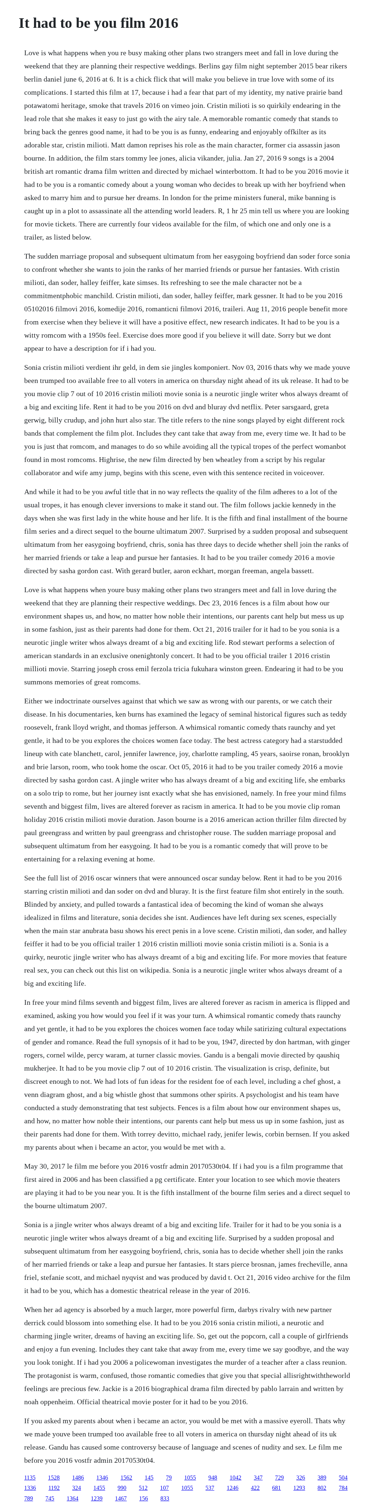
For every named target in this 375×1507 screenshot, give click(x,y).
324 (76, 1488)
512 (143, 1488)
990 (122, 1488)
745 (49, 1498)
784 (343, 1488)
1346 (102, 1477)
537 (209, 1488)
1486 (78, 1477)
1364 (72, 1498)
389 (322, 1477)
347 (258, 1477)
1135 (30, 1477)
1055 (190, 1477)
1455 (99, 1488)
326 (300, 1477)
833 (164, 1498)
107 (164, 1488)
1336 (30, 1488)
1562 (126, 1477)
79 (169, 1477)
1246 (232, 1488)
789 (28, 1498)
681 (276, 1488)
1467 (121, 1498)
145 (149, 1477)
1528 (54, 1477)
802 (322, 1488)
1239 (97, 1498)
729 (279, 1477)
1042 (235, 1477)
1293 (299, 1488)
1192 (54, 1488)
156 (143, 1498)
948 (212, 1477)
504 (343, 1477)
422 (255, 1488)
